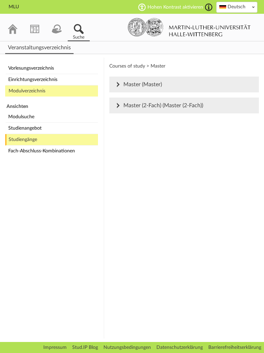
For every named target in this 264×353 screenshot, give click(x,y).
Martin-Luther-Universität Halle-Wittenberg (189, 27)
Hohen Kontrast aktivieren (175, 7)
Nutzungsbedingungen (127, 347)
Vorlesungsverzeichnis (31, 68)
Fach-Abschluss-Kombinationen (41, 151)
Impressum (55, 347)
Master (158, 66)
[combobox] (236, 7)
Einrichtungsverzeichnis (32, 79)
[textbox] (237, 7)
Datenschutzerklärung (179, 347)
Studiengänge (23, 139)
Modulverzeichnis (27, 91)
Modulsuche (21, 116)
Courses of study (127, 66)
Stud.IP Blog (85, 347)
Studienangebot (25, 128)
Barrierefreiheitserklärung (234, 347)
